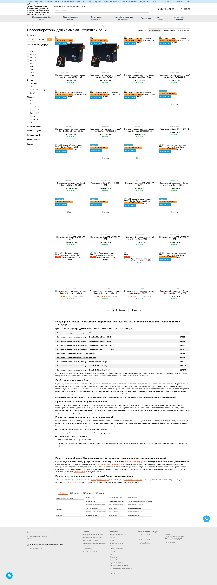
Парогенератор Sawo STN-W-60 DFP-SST (105, 184)
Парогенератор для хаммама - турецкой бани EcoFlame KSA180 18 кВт (105, 130)
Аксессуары (146, 18)
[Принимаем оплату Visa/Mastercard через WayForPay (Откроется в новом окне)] (45, 545)
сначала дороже (169, 30)
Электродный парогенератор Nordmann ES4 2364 (76, 357)
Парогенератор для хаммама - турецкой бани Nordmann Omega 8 (82, 362)
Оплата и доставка (68, 2)
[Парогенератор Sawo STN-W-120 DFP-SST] (105, 215)
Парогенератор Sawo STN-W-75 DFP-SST (139, 184)
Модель (30, 97)
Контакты (57, 2)
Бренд (30, 80)
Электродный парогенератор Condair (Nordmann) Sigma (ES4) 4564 (174, 292)
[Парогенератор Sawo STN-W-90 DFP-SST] (70, 215)
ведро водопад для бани (134, 508)
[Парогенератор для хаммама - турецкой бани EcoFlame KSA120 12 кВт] (174, 53)
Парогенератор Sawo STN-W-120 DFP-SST (105, 238)
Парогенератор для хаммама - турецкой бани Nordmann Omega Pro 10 (105, 292)
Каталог (29, 2)
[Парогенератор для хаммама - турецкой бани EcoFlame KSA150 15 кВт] (70, 107)
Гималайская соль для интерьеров (123, 18)
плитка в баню (113, 508)
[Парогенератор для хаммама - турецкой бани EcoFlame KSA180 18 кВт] (105, 107)
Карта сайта (114, 560)
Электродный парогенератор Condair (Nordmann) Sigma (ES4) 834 (174, 184)
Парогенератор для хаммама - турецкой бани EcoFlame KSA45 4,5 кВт (84, 337)
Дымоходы (58, 509)
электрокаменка (90, 501)
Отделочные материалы (95, 18)
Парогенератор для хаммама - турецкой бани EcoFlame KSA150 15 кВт (85, 345)
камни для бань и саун (99, 480)
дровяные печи (90, 497)
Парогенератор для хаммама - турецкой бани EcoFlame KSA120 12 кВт (174, 76)
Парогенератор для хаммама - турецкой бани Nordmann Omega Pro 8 (70, 292)
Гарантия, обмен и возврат (118, 2)
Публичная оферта (101, 2)
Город (30, 144)
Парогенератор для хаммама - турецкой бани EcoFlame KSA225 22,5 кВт (85, 349)
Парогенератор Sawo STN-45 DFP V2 (174, 129)
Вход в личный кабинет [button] (118, 534)
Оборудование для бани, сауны (42, 18)
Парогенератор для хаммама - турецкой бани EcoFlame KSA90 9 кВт (139, 76)
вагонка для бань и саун (115, 497)
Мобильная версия (35, 549)
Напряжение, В (34, 135)
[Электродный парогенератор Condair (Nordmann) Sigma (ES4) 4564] (174, 269)
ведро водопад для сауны (135, 511)
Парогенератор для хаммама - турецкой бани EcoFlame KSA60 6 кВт (84, 341)
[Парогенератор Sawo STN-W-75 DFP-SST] (139, 161)
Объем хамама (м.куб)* (37, 44)
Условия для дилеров (179, 18)
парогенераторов (88, 405)
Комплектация (33, 139)
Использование (34, 126)
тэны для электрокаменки (116, 504)
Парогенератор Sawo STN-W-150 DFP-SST (174, 238)
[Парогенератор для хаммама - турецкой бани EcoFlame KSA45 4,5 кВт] (70, 53)
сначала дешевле (155, 30)
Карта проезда (170, 542)
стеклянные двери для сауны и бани (108, 464)
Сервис (78, 2)
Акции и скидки (160, 18)
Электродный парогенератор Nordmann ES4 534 (76, 353)
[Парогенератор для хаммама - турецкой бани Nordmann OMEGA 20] (139, 269)
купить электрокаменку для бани (135, 462)
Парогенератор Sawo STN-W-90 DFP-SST (70, 238)
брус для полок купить (92, 515)
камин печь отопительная (72, 482)
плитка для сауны (113, 515)
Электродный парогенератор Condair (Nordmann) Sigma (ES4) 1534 (140, 238)
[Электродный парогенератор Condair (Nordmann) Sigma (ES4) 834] (174, 161)
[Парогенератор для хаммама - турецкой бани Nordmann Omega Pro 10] (105, 269)
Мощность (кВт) (34, 131)
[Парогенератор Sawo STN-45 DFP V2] (174, 107)
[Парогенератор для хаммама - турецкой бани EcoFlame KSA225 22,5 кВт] (139, 107)
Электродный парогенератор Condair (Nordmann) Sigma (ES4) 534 (71, 184)
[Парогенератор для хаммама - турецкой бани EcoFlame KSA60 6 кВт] (105, 53)
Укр (157, 1)
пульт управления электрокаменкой (95, 504)
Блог (83, 2)
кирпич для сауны (132, 497)
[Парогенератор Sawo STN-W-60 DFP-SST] (105, 161)
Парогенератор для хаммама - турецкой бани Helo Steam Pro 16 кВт (83, 370)
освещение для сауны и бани (117, 501)
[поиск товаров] (147, 11)
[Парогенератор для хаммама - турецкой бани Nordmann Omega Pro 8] (70, 269)
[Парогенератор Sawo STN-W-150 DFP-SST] (174, 215)
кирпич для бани (113, 511)
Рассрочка (90, 2)
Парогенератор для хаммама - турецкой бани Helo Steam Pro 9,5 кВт (84, 366)
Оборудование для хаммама (70, 18)
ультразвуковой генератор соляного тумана (140, 501)
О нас (36, 2)
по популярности (183, 30)
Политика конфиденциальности (139, 2)
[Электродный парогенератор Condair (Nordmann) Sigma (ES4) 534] (70, 161)
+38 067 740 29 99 (165, 9)
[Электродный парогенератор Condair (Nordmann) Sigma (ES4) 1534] (139, 215)
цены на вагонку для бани (132, 480)
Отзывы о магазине (45, 2)
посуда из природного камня (135, 504)
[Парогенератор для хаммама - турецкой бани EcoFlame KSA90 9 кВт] (139, 53)
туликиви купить (79, 472)
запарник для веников (133, 515)
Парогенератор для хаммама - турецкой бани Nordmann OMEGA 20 (139, 292)
